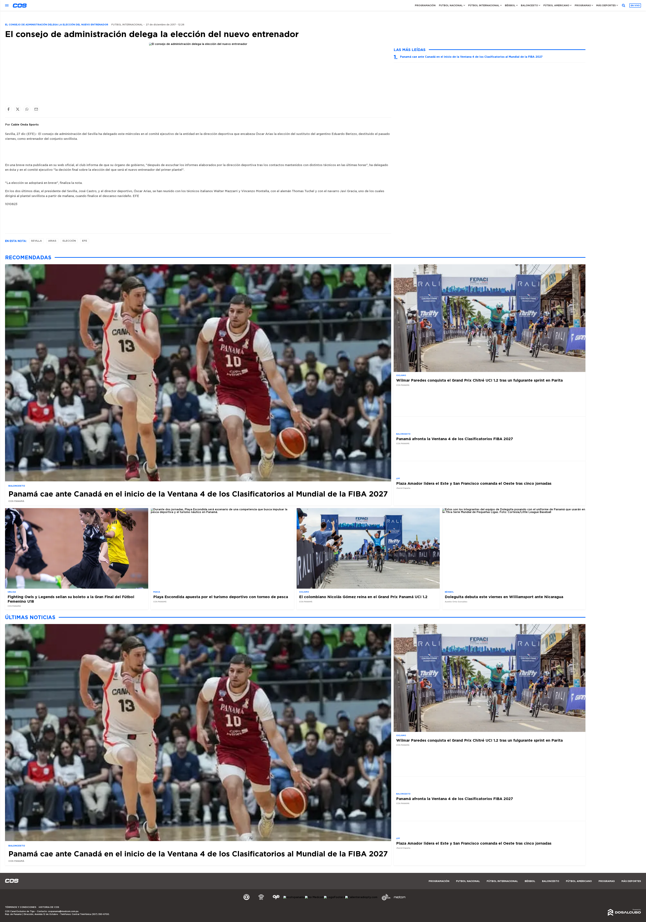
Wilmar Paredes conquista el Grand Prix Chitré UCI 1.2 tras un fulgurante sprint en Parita (479, 380)
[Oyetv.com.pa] (276, 899)
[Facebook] (8, 109)
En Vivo (635, 5)
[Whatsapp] (27, 109)
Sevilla (36, 241)
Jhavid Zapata (403, 488)
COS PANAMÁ (16, 501)
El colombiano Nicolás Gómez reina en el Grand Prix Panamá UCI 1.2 (363, 597)
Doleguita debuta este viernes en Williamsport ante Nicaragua (504, 597)
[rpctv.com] (261, 899)
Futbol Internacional (127, 25)
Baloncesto (529, 5)
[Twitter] (17, 109)
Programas (583, 5)
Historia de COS (49, 907)
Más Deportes (606, 5)
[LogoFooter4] (334, 897)
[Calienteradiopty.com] (361, 897)
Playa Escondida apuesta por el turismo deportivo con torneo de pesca (220, 597)
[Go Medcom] (314, 897)
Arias (52, 241)
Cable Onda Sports (25, 124)
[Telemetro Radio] (384, 899)
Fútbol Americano (556, 5)
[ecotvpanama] (294, 897)
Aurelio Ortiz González (456, 602)
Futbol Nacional (451, 5)
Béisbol (510, 5)
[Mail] (36, 109)
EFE (84, 241)
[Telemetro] (246, 899)
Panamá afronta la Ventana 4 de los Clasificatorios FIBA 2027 (454, 439)
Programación (425, 5)
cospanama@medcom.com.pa (63, 911)
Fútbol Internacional (483, 5)
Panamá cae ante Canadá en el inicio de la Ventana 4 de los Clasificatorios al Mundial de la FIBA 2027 (471, 56)
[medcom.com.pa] (399, 899)
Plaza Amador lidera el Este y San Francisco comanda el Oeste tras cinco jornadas (473, 483)
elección (69, 241)
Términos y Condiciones (20, 907)
